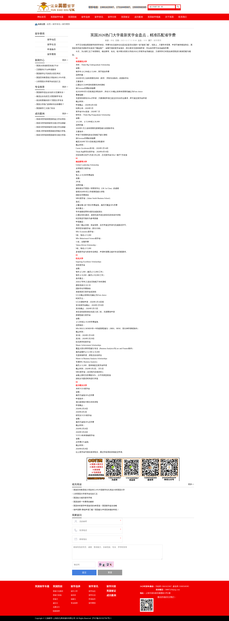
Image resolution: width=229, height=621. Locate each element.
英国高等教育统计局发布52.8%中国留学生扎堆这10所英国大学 (52, 78)
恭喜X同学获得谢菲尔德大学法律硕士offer (52, 123)
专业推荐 (74, 603)
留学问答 (112, 17)
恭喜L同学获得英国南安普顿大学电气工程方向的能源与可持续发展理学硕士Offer (52, 131)
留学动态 (51, 39)
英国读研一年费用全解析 (83, 502)
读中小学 (74, 591)
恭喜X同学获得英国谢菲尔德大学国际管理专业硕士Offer (52, 135)
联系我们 (182, 17)
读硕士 (73, 599)
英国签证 (125, 17)
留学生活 (51, 44)
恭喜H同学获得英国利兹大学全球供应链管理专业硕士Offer (52, 119)
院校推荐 (56, 611)
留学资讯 (99, 17)
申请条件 (51, 49)
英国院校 (72, 17)
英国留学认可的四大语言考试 (48, 74)
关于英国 (169, 17)
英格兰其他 (57, 595)
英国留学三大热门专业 (45, 108)
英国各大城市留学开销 (82, 498)
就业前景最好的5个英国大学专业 (49, 100)
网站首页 (41, 17)
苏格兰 (55, 599)
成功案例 (138, 17)
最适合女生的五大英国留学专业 (49, 96)
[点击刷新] (106, 564)
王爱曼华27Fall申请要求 (46, 70)
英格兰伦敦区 (58, 591)
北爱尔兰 (56, 607)
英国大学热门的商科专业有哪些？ (50, 104)
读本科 (73, 595)
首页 (49, 24)
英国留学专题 (57, 17)
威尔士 (55, 603)
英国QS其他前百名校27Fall (47, 66)
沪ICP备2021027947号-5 (101, 618)
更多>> (65, 60)
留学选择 (85, 17)
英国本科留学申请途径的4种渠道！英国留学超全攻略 (95, 506)
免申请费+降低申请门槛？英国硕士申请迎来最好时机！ (96, 510)
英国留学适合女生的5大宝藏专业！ (50, 92)
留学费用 (66, 24)
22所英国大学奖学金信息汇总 (48, 82)
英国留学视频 (154, 17)
